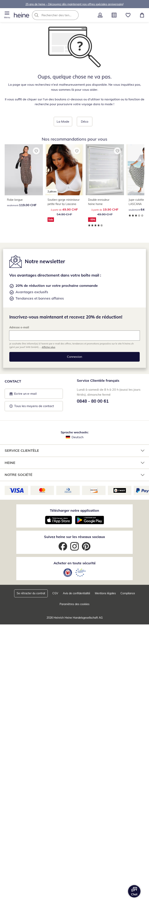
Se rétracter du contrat (31, 593)
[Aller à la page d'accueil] (21, 15)
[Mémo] (128, 15)
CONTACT (13, 381)
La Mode (63, 121)
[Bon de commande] (114, 15)
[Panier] (142, 15)
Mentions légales (105, 593)
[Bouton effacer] (74, 15)
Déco (84, 121)
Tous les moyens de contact (34, 406)
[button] (7, 15)
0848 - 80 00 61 (93, 401)
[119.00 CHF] (24, 169)
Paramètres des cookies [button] (74, 604)
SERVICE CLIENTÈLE (22, 450)
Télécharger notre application (74, 510)
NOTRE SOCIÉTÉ (18, 474)
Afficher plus (48, 347)
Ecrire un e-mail (31, 395)
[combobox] (61, 15)
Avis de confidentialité (76, 593)
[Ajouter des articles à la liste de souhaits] (36, 150)
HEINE (10, 462)
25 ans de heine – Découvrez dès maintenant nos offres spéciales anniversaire (74, 4)
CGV (55, 593)
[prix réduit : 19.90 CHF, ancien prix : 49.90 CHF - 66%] (105, 169)
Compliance (127, 593)
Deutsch (77, 437)
